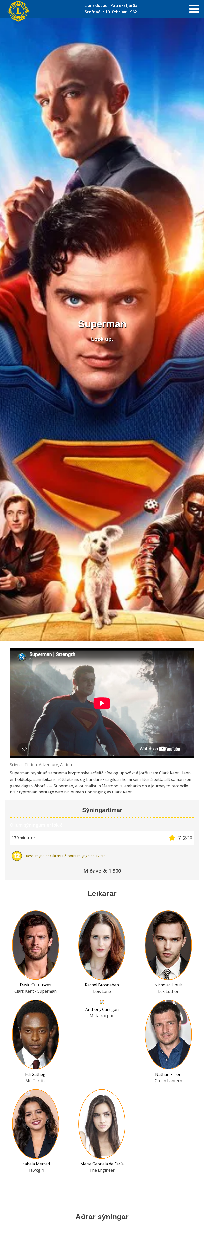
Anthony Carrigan (102, 1009)
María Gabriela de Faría (102, 1164)
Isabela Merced (35, 1164)
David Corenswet (35, 984)
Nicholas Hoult (168, 985)
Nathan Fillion (168, 1074)
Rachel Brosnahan (102, 985)
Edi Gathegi (35, 1074)
